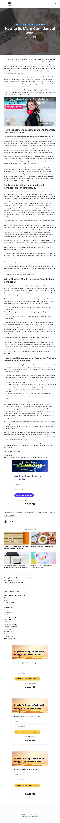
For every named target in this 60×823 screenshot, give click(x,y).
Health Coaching (8, 612)
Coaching (17, 24)
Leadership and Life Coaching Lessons (43, 546)
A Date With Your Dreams (11, 580)
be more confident (9, 512)
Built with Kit (30, 503)
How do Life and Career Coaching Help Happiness (17, 585)
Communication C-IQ (10, 602)
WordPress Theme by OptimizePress (30, 816)
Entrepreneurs (8, 607)
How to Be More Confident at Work (30, 30)
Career (6, 598)
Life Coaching (8, 622)
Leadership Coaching (10, 617)
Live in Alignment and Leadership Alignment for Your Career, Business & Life (16, 568)
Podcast (6, 634)
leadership (52, 512)
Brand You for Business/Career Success (15, 595)
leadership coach (9, 515)
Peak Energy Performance (11, 631)
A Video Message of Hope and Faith (14, 582)
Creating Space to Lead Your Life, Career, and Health (18, 578)
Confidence (24, 24)
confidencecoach (28, 512)
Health (6, 610)
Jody (10, 521)
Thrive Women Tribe (9, 636)
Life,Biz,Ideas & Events (10, 624)
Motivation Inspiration (10, 626)
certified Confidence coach (30, 389)
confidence (19, 512)
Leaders (31, 24)
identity (45, 512)
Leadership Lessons (9, 619)
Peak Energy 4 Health (10, 629)
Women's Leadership (40, 24)
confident (38, 512)
